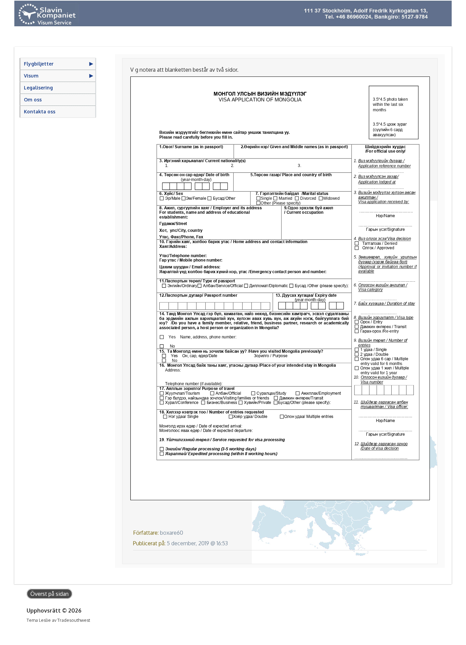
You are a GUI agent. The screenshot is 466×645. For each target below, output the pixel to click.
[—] (232, 13)
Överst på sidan (49, 593)
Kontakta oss (39, 111)
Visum (31, 76)
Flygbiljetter (39, 64)
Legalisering (38, 87)
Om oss (33, 99)
